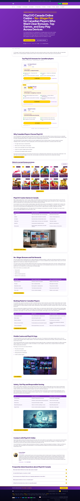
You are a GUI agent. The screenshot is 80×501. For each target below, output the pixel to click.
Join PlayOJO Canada (29, 40)
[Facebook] (62, 491)
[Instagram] (64, 491)
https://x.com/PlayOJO (62, 444)
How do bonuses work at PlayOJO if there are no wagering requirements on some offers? (29, 476)
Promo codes (43, 493)
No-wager (32, 493)
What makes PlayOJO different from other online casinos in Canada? (25, 469)
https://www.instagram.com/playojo (50, 444)
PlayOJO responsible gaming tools (57, 391)
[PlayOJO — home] (13, 4)
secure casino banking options (54, 310)
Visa (61, 493)
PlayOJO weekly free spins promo (40, 117)
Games (16, 493)
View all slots (40, 191)
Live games (21, 493)
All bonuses (29, 493)
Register (65, 3)
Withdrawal (53, 493)
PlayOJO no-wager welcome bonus (40, 95)
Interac (57, 493)
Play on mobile (18, 376)
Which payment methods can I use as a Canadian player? (23, 479)
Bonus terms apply (54, 101)
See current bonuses (41, 40)
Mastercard (64, 493)
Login (60, 3)
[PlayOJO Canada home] (13, 491)
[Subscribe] (60, 491)
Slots (18, 493)
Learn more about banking (20, 328)
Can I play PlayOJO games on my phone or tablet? (22, 473)
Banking (51, 493)
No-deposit (36, 493)
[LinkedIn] (67, 491)
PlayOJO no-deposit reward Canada (40, 72)
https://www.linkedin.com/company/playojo (26, 445)
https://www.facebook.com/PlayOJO (33, 444)
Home (13, 48)
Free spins (39, 493)
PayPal (59, 493)
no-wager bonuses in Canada (46, 206)
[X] (65, 491)
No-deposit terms (54, 78)
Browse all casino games (20, 249)
